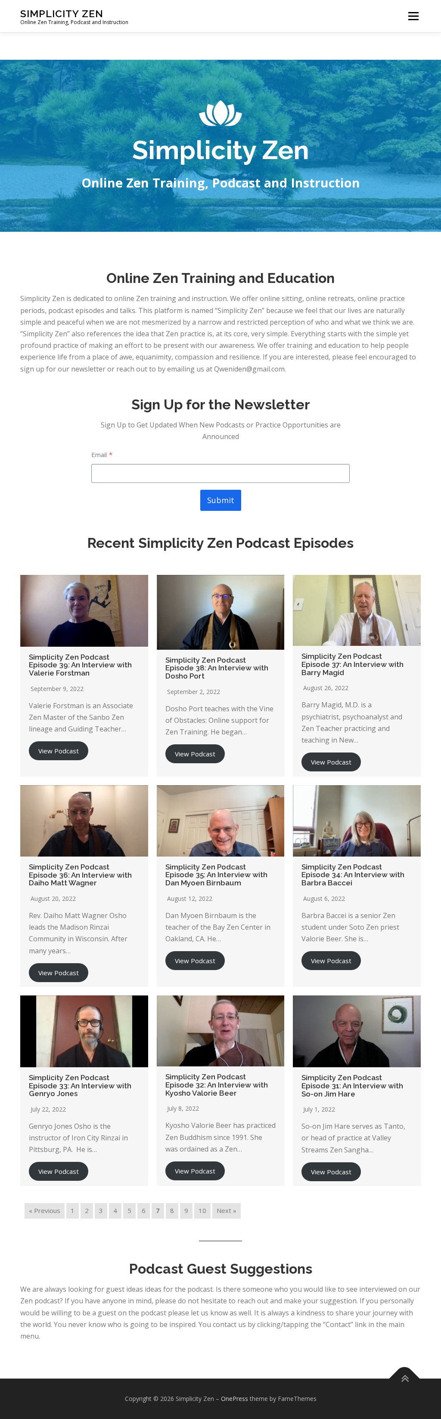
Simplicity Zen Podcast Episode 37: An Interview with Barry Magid (352, 664)
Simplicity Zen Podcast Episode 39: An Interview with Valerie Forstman (80, 665)
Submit (220, 500)
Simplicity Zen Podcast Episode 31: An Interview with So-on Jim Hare (352, 1085)
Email (101, 454)
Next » (226, 1210)
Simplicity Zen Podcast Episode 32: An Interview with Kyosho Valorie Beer (216, 1084)
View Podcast (58, 750)
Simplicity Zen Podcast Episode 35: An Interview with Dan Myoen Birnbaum (216, 875)
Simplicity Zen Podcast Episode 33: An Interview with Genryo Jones (80, 1085)
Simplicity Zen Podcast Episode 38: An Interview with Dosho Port (216, 668)
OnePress (234, 1398)
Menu (413, 16)
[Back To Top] (404, 1379)
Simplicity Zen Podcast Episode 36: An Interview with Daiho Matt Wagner (80, 875)
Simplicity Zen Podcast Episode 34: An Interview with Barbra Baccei (352, 875)
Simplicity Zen (61, 13)
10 (202, 1210)
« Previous (44, 1210)
